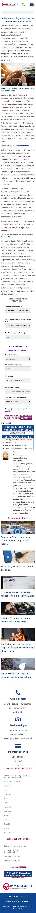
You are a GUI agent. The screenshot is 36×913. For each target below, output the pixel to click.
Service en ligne (18, 725)
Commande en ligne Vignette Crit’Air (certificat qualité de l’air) (17, 776)
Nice (5, 798)
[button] (32, 4)
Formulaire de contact (18, 901)
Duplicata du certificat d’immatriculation (12, 851)
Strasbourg (8, 811)
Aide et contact (18, 698)
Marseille (7, 785)
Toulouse (7, 794)
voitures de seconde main (15, 247)
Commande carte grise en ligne (15, 846)
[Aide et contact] (18, 692)
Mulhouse (7, 832)
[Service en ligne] (18, 719)
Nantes (6, 802)
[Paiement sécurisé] (18, 745)
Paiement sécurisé (18, 751)
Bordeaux (7, 815)
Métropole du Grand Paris (13, 781)
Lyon (5, 790)
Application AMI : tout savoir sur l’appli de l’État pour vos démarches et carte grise (18, 647)
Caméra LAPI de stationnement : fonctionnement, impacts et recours (16, 540)
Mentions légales (18, 897)
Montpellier (8, 807)
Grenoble (7, 824)
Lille (5, 819)
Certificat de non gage (12, 860)
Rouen (6, 828)
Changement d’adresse (12, 856)
